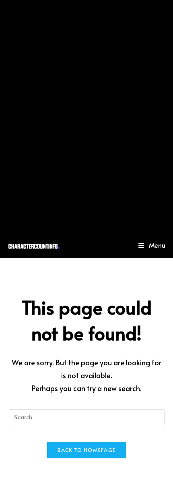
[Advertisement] (86, 116)
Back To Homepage (87, 450)
